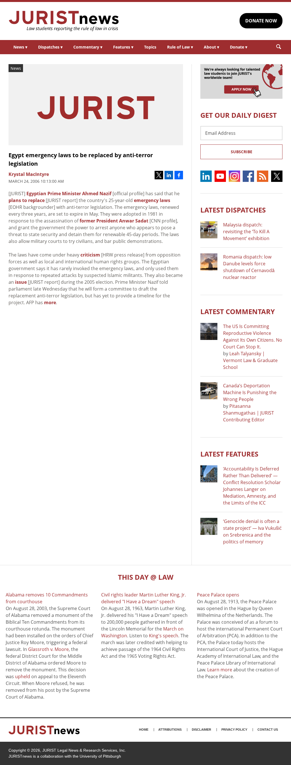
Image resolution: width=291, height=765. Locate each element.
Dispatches (50, 47)
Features (123, 47)
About (211, 47)
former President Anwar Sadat (114, 221)
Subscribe (241, 151)
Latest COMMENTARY (237, 311)
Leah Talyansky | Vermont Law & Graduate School (250, 360)
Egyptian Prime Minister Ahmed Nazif (68, 193)
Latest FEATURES (229, 454)
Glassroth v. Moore (48, 649)
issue (21, 282)
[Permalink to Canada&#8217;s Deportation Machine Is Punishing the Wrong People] (208, 390)
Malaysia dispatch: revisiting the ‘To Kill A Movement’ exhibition (246, 231)
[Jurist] (64, 20)
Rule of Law (180, 47)
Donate (238, 47)
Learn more (219, 670)
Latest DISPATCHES (233, 210)
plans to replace (27, 200)
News (20, 47)
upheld (22, 676)
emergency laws (152, 200)
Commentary (87, 47)
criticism (90, 255)
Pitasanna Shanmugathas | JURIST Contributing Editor (248, 413)
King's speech (163, 635)
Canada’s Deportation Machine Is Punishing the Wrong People (250, 392)
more (50, 302)
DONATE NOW (261, 21)
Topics (150, 47)
